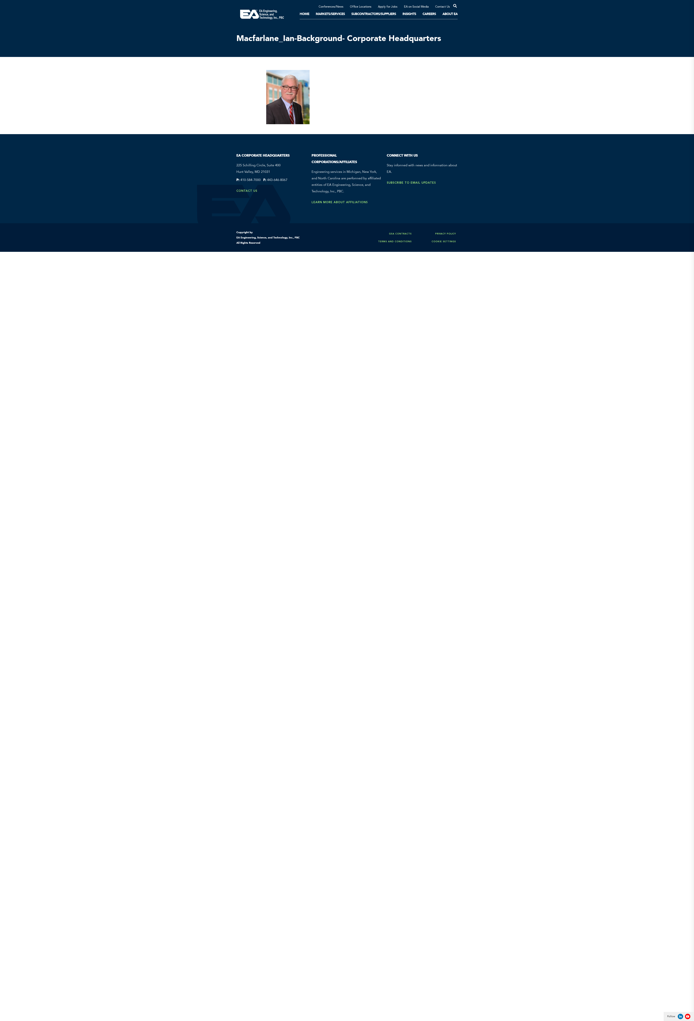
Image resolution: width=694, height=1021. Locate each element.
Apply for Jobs (387, 6)
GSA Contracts (400, 233)
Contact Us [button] (442, 6)
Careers (429, 14)
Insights (409, 14)
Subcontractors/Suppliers (373, 14)
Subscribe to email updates (411, 182)
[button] (454, 6)
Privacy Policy (445, 233)
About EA (450, 14)
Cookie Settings (444, 241)
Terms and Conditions (395, 241)
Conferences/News (331, 6)
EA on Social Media (416, 6)
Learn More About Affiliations (340, 202)
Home (304, 14)
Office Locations (360, 6)
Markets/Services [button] (330, 14)
